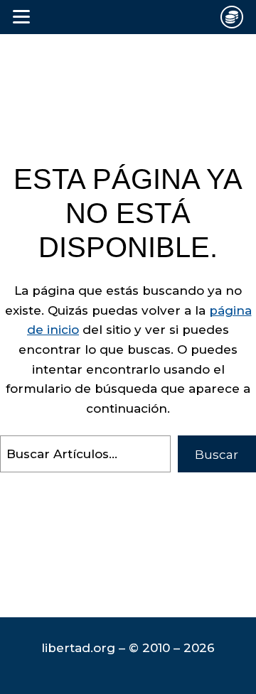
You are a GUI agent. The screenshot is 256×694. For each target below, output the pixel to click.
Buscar (216, 455)
